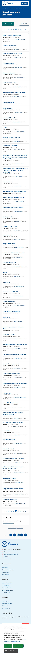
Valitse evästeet (18, 646)
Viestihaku (25, 23)
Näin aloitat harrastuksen (8, 569)
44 (18, 29)
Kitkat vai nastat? (8, 449)
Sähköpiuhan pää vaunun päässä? (13, 207)
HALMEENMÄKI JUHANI (19, 39)
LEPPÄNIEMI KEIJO (18, 112)
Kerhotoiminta (5, 585)
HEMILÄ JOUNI (17, 122)
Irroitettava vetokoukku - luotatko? (13, 458)
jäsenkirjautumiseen (8, 523)
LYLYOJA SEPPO (17, 221)
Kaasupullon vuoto (9, 102)
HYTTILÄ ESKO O (18, 176)
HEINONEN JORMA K (19, 163)
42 (13, 29)
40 (8, 29)
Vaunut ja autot (5, 572)
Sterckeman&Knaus (9, 439)
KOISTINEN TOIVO (19, 482)
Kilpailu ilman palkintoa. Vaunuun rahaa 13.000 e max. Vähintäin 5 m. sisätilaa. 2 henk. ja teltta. (15, 157)
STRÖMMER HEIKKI (18, 296)
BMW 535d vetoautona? (10, 226)
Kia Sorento (6, 317)
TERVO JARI (17, 239)
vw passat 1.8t (7, 235)
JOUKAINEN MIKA (18, 57)
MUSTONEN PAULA (18, 348)
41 (11, 29)
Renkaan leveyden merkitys (11, 137)
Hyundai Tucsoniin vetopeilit (11, 311)
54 (25, 29)
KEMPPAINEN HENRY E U (20, 503)
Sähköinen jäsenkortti (7, 590)
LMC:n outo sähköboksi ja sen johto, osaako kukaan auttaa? (13, 467)
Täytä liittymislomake (7, 603)
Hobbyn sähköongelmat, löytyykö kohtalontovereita (13, 413)
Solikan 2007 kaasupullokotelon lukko (14, 92)
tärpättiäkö (6, 282)
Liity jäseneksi (5, 567)
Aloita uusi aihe (8, 23)
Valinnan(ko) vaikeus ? (10, 499)
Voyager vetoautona (9, 301)
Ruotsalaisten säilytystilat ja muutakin (14, 354)
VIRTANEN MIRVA (18, 87)
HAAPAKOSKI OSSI (17, 67)
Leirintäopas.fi (5, 608)
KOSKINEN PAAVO (18, 368)
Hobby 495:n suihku (9, 334)
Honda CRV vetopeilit (9, 262)
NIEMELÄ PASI (17, 276)
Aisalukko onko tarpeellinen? (12, 35)
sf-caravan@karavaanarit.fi (10, 551)
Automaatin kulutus (9, 73)
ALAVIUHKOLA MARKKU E (20, 397)
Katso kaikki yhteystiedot (9, 559)
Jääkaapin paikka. (8, 217)
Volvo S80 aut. (7, 431)
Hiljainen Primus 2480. (9, 45)
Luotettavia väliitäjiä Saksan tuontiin (14, 253)
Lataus (5, 127)
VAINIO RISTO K (17, 407)
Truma (5, 272)
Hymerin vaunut (7, 182)
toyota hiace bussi (8, 63)
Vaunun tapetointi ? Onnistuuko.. (13, 53)
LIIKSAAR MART (18, 186)
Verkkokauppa (5, 605)
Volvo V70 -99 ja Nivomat (10, 403)
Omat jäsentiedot (6, 587)
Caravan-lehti (5, 592)
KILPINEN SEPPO (17, 96)
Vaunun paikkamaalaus (10, 118)
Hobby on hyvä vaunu (9, 82)
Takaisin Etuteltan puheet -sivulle (15, 528)
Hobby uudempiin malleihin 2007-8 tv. (14, 197)
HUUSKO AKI (17, 435)
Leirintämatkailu (5, 574)
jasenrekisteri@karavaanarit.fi (11, 554)
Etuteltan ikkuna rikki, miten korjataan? (15, 344)
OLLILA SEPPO (17, 358)
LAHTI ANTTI (16, 49)
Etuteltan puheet (6, 601)
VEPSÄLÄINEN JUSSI (18, 266)
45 (20, 29)
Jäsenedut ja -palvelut (7, 583)
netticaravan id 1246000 (10, 292)
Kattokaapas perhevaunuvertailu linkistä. (13, 489)
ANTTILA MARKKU (18, 494)
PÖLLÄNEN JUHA (18, 443)
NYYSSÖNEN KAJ (18, 387)
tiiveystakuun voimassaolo (11, 364)
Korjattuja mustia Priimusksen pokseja (14, 191)
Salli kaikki (7, 646)
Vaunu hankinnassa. (9, 243)
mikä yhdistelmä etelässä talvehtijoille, (15, 383)
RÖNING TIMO (17, 149)
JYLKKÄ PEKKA (17, 230)
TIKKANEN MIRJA (18, 211)
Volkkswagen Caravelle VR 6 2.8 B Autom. (13, 328)
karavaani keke (7, 108)
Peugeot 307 (7, 393)
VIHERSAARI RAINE (18, 257)
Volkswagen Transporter (10, 145)
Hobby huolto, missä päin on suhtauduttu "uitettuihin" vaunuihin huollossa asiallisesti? (15, 170)
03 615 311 (6, 556)
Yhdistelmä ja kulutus (9, 478)
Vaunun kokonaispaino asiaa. (11, 373)
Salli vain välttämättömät (11, 650)
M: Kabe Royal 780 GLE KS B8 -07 (13, 422)
